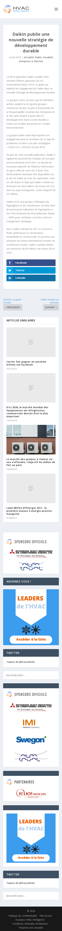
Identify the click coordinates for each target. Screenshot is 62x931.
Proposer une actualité (31, 927)
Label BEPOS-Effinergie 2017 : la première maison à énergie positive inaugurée (29, 510)
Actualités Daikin (32, 57)
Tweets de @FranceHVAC (20, 661)
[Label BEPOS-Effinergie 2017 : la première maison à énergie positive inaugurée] (31, 488)
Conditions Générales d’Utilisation (30, 923)
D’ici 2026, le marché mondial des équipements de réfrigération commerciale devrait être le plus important (27, 412)
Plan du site (46, 915)
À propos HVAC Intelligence (30, 919)
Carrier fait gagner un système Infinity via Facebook (26, 363)
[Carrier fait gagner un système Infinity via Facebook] (31, 342)
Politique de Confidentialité (22, 915)
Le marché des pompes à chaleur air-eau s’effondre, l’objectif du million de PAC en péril (30, 462)
